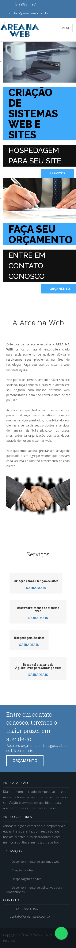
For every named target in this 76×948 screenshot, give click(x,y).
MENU (67, 29)
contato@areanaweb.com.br (28, 13)
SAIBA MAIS (36, 588)
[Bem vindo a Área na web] (19, 27)
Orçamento (24, 760)
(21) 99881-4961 (25, 4)
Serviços (57, 173)
